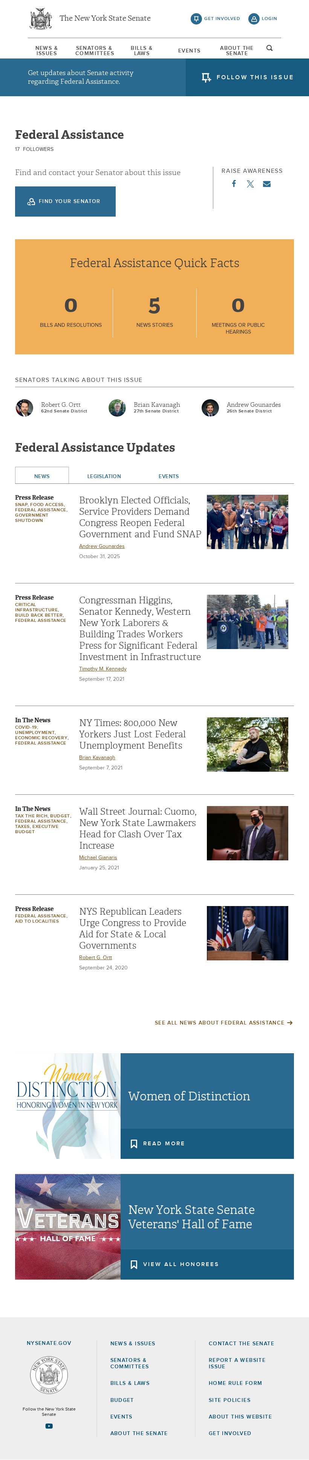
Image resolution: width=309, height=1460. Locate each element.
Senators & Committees (94, 51)
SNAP (21, 505)
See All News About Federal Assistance (220, 1023)
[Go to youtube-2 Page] (49, 1426)
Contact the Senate (241, 1343)
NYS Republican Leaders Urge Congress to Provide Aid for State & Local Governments (132, 928)
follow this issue (255, 77)
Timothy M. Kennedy (103, 669)
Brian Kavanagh (157, 405)
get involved (222, 19)
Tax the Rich (31, 816)
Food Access (47, 505)
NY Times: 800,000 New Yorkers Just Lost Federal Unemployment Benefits (132, 734)
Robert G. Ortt (61, 405)
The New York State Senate (105, 19)
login (269, 19)
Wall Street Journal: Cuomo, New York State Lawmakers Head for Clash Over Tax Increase (137, 828)
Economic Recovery (41, 738)
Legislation (104, 476)
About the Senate (139, 1433)
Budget (60, 816)
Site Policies (230, 1400)
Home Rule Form (236, 1383)
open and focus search (269, 50)
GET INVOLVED (230, 1433)
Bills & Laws (142, 51)
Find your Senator (70, 201)
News (42, 476)
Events (189, 51)
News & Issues (46, 51)
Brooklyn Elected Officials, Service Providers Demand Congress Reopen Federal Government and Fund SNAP (140, 517)
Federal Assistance (40, 510)
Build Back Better (39, 615)
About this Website (240, 1417)
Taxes (22, 827)
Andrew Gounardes (254, 405)
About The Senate (237, 51)
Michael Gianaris (98, 857)
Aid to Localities (37, 921)
